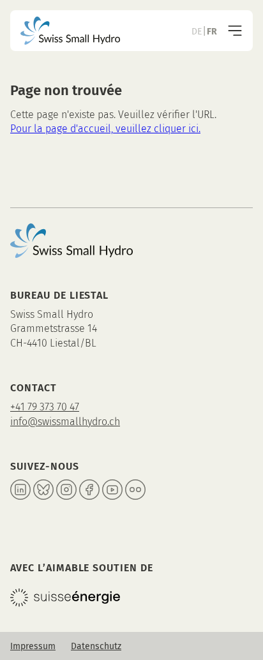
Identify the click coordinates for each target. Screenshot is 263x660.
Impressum (33, 646)
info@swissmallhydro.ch (65, 422)
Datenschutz (96, 646)
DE (197, 31)
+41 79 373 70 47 (44, 407)
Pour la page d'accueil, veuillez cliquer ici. (105, 129)
